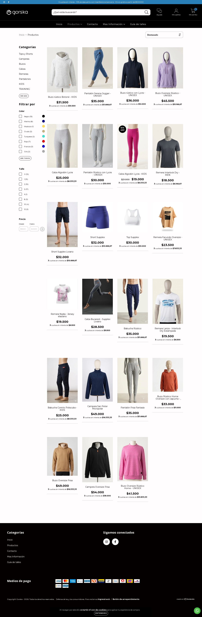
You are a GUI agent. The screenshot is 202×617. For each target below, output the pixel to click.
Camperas (24, 59)
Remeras (23, 74)
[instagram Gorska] (4, 2)
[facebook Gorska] (8, 2)
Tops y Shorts (26, 54)
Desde (21, 224)
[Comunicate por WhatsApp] (197, 610)
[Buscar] (146, 12)
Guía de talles (138, 24)
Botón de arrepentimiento (126, 599)
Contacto (92, 24)
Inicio (59, 24)
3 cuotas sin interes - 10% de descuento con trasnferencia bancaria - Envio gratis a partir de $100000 (101, 2)
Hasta (32, 224)
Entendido (101, 613)
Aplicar (42, 229)
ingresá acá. (104, 599)
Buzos (22, 64)
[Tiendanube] (185, 599)
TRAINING (24, 89)
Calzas (22, 69)
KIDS (21, 84)
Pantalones (25, 79)
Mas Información (113, 24)
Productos (73, 24)
